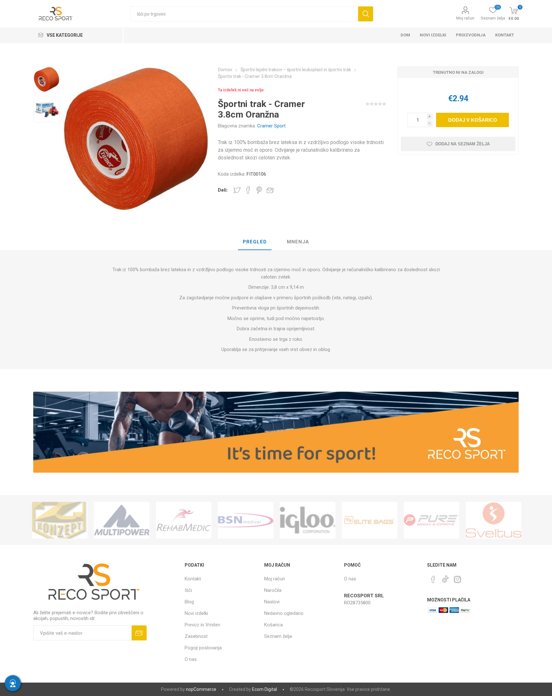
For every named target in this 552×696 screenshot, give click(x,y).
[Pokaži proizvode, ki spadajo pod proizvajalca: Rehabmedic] (122, 520)
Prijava (139, 632)
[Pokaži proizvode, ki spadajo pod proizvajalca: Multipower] (60, 520)
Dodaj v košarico (472, 120)
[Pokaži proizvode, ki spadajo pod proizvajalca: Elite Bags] (307, 520)
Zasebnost (196, 636)
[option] (46, 80)
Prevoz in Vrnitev (202, 625)
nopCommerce (201, 689)
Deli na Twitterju (237, 190)
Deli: (223, 190)
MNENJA (298, 242)
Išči (365, 13)
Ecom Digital (264, 689)
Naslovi (272, 602)
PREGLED (255, 242)
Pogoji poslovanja (203, 648)
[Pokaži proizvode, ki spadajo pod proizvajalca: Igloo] (245, 520)
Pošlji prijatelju (270, 190)
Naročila (272, 590)
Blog (189, 602)
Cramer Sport (271, 126)
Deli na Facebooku (248, 190)
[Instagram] (457, 579)
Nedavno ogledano (283, 613)
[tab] (255, 242)
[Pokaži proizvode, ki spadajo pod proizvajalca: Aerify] (493, 520)
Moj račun (465, 18)
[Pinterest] (433, 579)
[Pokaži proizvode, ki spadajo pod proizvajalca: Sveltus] (431, 520)
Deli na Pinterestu (259, 190)
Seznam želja (278, 636)
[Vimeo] (445, 577)
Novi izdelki (196, 613)
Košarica (273, 625)
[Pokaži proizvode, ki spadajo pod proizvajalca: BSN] (183, 520)
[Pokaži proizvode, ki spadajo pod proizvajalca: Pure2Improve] (369, 520)
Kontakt (193, 579)
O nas (191, 659)
